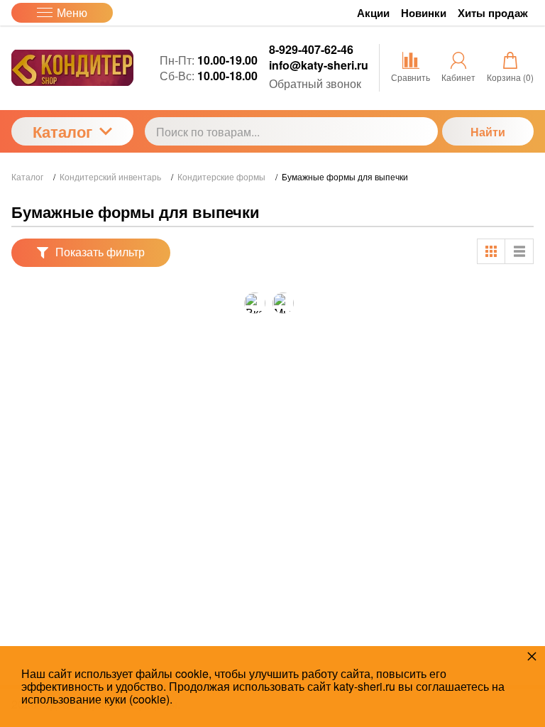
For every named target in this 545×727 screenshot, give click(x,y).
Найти (487, 132)
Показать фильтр (100, 252)
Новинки (423, 13)
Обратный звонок (315, 83)
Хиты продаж (493, 13)
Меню (72, 12)
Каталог (62, 131)
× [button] (532, 655)
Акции (373, 13)
